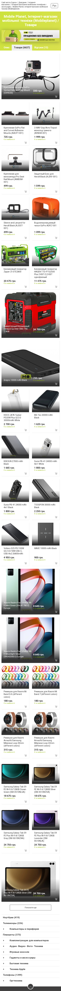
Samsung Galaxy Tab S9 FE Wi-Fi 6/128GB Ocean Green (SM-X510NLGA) (15, 789)
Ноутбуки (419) (11, 917)
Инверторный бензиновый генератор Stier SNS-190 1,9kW (16, 329)
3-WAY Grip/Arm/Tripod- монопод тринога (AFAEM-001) (45, 130)
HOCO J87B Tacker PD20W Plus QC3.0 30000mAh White (12, 417)
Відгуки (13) (41, 47)
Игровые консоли (19, 952)
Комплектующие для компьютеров (29, 940)
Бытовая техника (19, 963)
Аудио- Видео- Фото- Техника (26, 946)
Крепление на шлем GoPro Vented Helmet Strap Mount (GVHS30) (17, 90)
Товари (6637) (22, 47)
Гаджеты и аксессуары (22, 957)
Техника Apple (17, 969)
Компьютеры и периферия (24, 929)
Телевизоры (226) (13, 923)
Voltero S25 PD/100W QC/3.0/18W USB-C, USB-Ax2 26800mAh (14, 551)
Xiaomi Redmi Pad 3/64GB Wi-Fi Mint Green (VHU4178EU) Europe (18, 605)
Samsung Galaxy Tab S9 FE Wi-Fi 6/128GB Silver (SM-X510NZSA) (45, 789)
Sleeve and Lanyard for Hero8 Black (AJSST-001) (14, 225)
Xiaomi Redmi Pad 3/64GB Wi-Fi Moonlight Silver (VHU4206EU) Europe (18, 654)
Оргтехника (16, 980)
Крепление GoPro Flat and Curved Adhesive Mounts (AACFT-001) (14, 130)
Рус (54, 5)
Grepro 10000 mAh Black (15, 380)
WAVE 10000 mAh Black (45, 548)
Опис (6, 47)
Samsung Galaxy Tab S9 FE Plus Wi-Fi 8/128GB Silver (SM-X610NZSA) (18, 892)
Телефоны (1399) (12, 975)
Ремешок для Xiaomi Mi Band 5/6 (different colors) (15, 694)
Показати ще (30, 907)
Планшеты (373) (12, 934)
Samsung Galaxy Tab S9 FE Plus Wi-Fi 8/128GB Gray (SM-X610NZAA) (15, 835)
